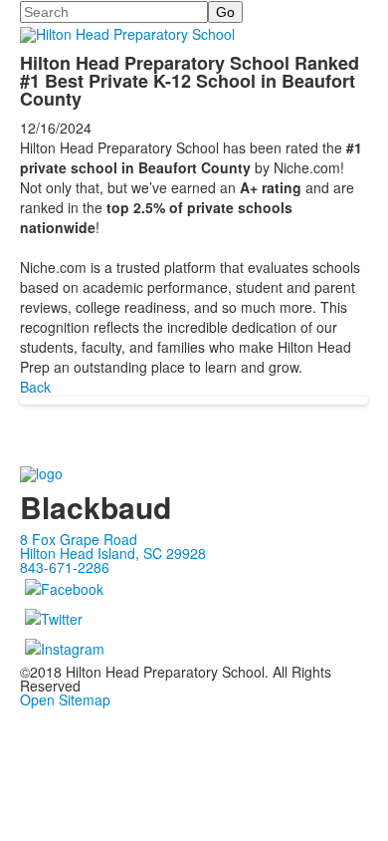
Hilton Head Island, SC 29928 (113, 553)
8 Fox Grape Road (78, 539)
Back (35, 387)
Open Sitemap (65, 699)
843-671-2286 (64, 567)
